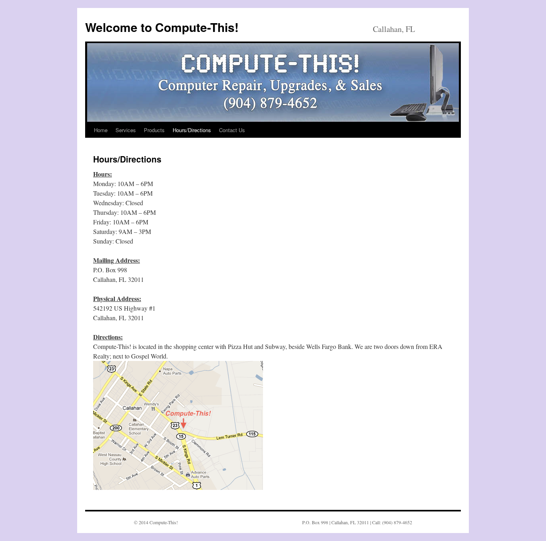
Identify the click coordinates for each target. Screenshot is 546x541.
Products (154, 130)
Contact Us (232, 130)
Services (126, 130)
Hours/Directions (192, 130)
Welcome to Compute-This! (162, 27)
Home (101, 130)
